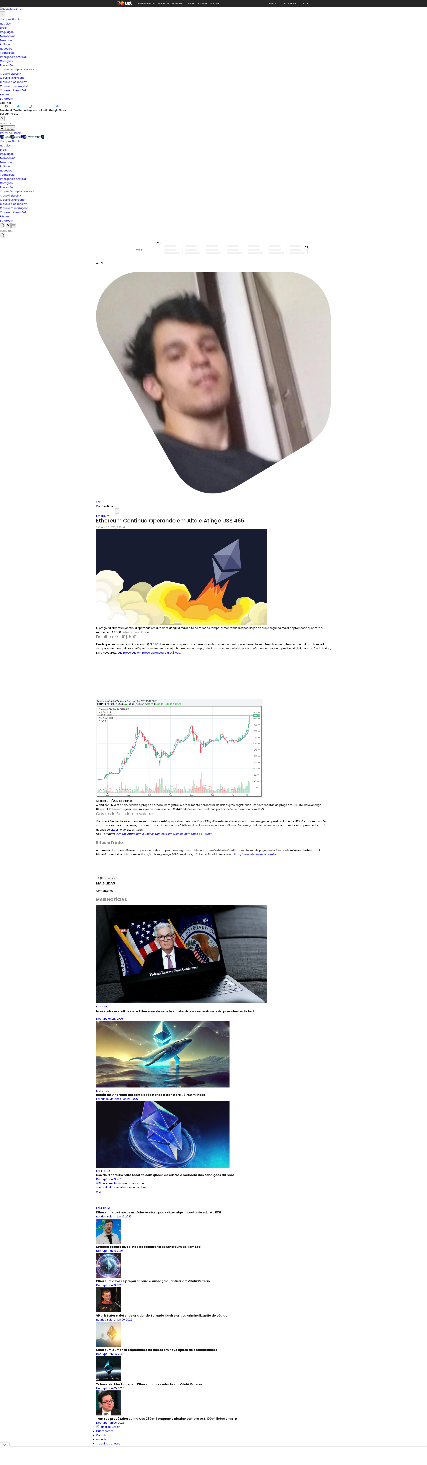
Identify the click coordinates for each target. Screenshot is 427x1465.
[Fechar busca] (8, 225)
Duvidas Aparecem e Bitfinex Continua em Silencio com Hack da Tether (164, 834)
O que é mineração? (13, 90)
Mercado (6, 40)
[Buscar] (2, 235)
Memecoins (7, 36)
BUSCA (272, 3)
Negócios (6, 49)
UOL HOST (163, 3)
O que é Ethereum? (12, 78)
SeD (98, 502)
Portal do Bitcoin (11, 133)
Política (5, 44)
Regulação (7, 32)
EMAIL (306, 3)
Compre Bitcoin (10, 19)
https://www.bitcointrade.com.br (254, 854)
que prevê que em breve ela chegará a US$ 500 (149, 653)
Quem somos (104, 1431)
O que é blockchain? (13, 82)
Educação (6, 65)
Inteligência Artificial (13, 57)
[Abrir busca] (2, 225)
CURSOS (189, 3)
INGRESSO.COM (146, 3)
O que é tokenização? (14, 86)
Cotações (6, 61)
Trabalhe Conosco (108, 1443)
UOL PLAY (202, 3)
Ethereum (6, 99)
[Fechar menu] (2, 14)
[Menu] (13, 225)
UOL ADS (214, 3)
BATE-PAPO (289, 3)
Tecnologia (7, 53)
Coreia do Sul (111, 878)
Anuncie (101, 1439)
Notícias (5, 24)
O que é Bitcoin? (10, 74)
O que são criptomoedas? (17, 69)
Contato (101, 1435)
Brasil (3, 28)
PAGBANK (177, 3)
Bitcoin (4, 94)
